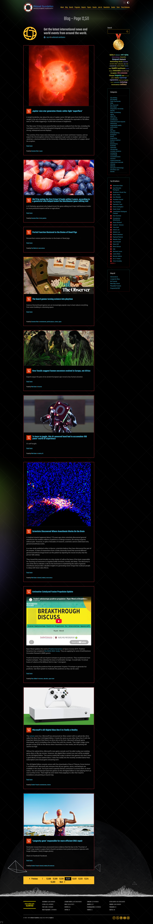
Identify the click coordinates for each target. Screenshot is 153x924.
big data (112, 131)
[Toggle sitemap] (124, 2)
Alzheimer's (117, 55)
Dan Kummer (117, 216)
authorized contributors (58, 37)
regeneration (114, 80)
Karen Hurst (116, 209)
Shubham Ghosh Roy (119, 192)
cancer (115, 64)
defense (112, 166)
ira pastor (113, 73)
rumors (32, 736)
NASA (123, 76)
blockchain (125, 62)
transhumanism (115, 85)
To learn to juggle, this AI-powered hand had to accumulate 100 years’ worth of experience (59, 437)
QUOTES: (111, 910)
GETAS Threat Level (29, 905)
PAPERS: (66, 910)
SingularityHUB (115, 288)
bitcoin (121, 62)
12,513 (80, 878)
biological (113, 134)
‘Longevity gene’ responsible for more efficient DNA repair (57, 841)
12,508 (48, 878)
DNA (111, 103)
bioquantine (123, 57)
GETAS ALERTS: (112, 902)
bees (111, 129)
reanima (116, 78)
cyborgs (112, 164)
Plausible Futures (115, 286)
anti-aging (124, 55)
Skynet (112, 110)
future (122, 66)
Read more (29, 312)
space (41, 151)
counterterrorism (115, 157)
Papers (89, 7)
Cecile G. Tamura (118, 225)
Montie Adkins (117, 256)
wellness (123, 84)
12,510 (61, 878)
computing (113, 153)
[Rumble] (128, 917)
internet (49, 785)
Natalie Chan (117, 239)
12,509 (55, 878)
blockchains (114, 144)
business (41, 679)
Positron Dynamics (55, 649)
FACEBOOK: (44, 902)
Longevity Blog (115, 279)
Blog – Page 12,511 (76, 19)
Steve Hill (116, 244)
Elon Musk (113, 107)
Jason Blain (116, 254)
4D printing (113, 99)
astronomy (113, 123)
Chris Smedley (117, 261)
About (62, 7)
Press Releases (125, 7)
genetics (44, 218)
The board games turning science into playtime (52, 299)
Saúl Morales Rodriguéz (117, 189)
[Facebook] (114, 917)
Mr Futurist (113, 281)
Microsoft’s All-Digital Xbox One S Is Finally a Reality (55, 730)
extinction (119, 66)
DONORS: (89, 904)
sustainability (117, 82)
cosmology (113, 155)
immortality (117, 71)
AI (114, 55)
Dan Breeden (117, 197)
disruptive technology (117, 168)
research (120, 80)
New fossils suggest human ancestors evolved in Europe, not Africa (61, 371)
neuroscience (41, 248)
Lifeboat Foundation (34, 918)
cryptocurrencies (115, 160)
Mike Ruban (33, 387)
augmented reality (115, 125)
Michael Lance (117, 251)
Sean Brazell (117, 242)
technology (123, 82)
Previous (34, 878)
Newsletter (107, 7)
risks (123, 80)
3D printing (113, 98)
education (46, 679)
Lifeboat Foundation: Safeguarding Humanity (38, 7)
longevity (118, 75)
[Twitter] (117, 917)
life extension (51, 866)
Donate (95, 7)
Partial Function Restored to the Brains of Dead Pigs (54, 232)
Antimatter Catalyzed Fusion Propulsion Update (52, 592)
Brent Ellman (117, 246)
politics (112, 78)
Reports (83, 7)
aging (112, 55)
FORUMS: (89, 910)
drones (112, 171)
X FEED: (44, 904)
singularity (126, 80)
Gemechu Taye (117, 204)
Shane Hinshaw (118, 234)
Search (127, 31)
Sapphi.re (51, 918)
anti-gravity (113, 118)
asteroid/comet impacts (117, 122)
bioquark (115, 59)
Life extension (122, 73)
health (114, 68)
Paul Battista (34, 248)
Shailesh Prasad (35, 785)
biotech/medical (42, 578)
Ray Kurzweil (114, 105)
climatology (114, 149)
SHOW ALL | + (113, 263)
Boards (71, 7)
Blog (66, 7)
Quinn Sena (116, 195)
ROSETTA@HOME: (46, 910)
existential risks (113, 66)
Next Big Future (115, 283)
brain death (112, 64)
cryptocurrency (120, 64)
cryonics (112, 158)
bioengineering (114, 133)
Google (110, 68)
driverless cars (114, 169)
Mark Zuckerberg (115, 112)
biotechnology (114, 62)
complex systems (115, 151)
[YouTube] (124, 917)
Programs (77, 7)
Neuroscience (127, 75)
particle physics (50, 322)
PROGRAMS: (112, 907)
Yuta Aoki (116, 227)
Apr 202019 (28, 591)
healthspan (121, 68)
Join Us (100, 7)
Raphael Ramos (118, 237)
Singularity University (116, 109)
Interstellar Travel (125, 71)
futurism (40, 387)
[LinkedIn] (121, 917)
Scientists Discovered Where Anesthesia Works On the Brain (58, 531)
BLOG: (66, 904)
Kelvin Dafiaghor (118, 207)
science (56, 322)
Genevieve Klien (34, 151)
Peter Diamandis (115, 101)
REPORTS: (67, 907)
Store (118, 7)
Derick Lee (116, 230)
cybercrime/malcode (116, 162)
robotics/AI (40, 453)
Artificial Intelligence (116, 57)
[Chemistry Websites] (118, 42)
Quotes (113, 7)
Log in (48, 37)
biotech (123, 59)
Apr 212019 (29, 111)
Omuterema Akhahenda (116, 219)
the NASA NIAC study (52, 651)
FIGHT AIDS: (45, 907)
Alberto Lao (116, 232)
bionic (112, 136)
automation (113, 127)
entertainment (43, 322)
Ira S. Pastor (117, 258)
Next (61, 882)
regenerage (123, 78)
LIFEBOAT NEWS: (68, 902)
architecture (114, 120)
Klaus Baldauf (34, 679)
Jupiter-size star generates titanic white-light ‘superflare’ (57, 111)
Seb (114, 249)
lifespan (111, 76)
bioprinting (113, 138)
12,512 (74, 878)
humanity (127, 68)
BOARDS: (111, 904)
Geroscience (114, 277)
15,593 (53, 882)
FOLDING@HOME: (91, 907)
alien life (113, 116)
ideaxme (110, 71)
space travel (51, 679)
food (41, 218)
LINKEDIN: (89, 902)
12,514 (86, 878)
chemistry (113, 147)
